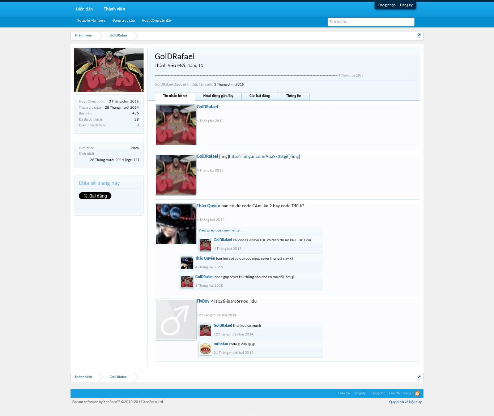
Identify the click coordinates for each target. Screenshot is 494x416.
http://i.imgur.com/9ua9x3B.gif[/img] (264, 156)
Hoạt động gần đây (218, 96)
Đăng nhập (387, 5)
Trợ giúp (359, 393)
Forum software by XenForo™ (118, 402)
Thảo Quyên (208, 206)
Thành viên (114, 9)
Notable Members (91, 21)
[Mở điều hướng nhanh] (419, 35)
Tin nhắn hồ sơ (175, 96)
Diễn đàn (84, 9)
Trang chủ (378, 393)
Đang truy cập (123, 21)
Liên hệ (344, 393)
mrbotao (221, 344)
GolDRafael (207, 107)
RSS (417, 393)
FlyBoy (203, 301)
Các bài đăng (260, 96)
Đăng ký (406, 5)
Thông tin (293, 96)
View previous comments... (221, 231)
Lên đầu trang (400, 393)
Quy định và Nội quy (405, 402)
